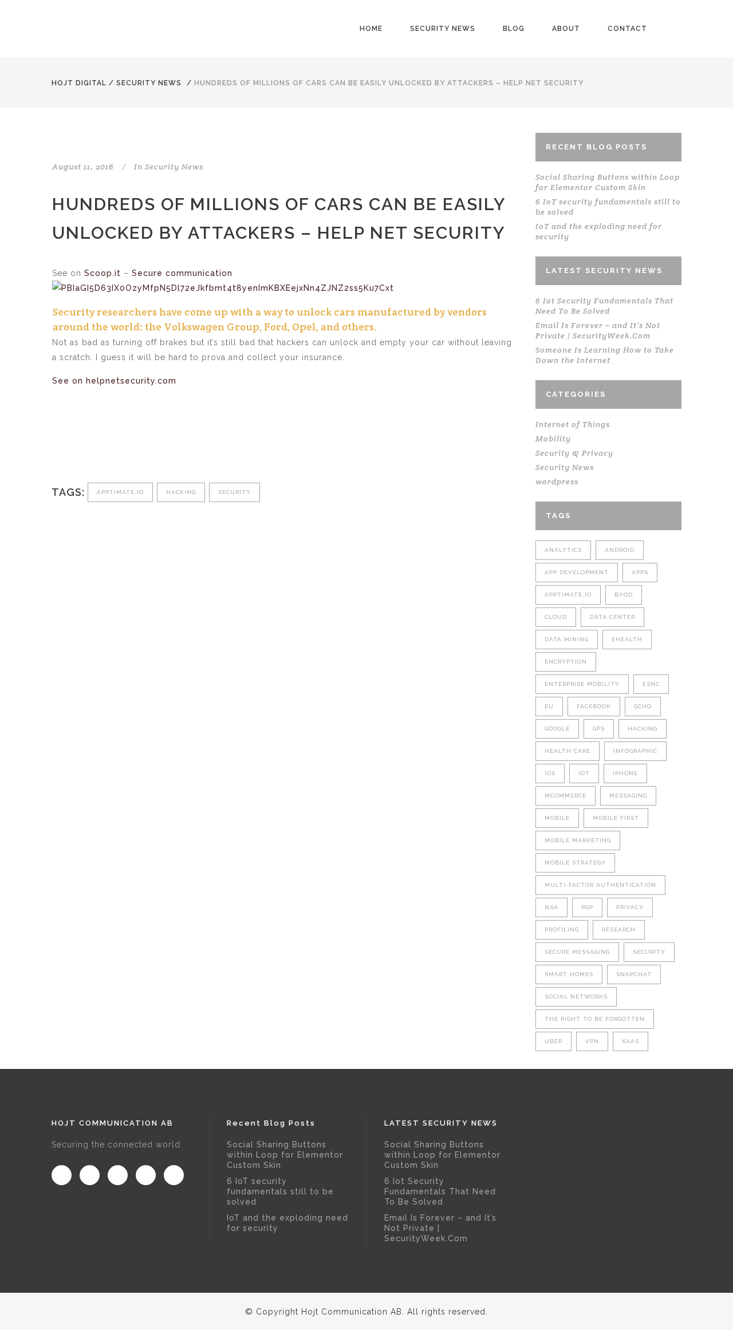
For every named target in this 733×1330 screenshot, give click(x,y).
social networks (576, 996)
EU (549, 706)
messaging (628, 795)
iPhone (625, 773)
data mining (567, 639)
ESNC (651, 684)
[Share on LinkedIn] (115, 444)
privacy (630, 907)
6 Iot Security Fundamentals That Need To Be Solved (604, 305)
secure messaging (577, 952)
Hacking (181, 492)
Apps (640, 572)
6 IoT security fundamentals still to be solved (280, 1191)
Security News (149, 83)
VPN (592, 1041)
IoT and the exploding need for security (287, 1223)
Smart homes (569, 974)
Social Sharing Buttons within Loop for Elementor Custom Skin (607, 182)
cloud (556, 617)
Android (620, 550)
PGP (587, 907)
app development (577, 572)
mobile (557, 818)
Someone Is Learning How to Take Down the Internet (604, 355)
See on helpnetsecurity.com (114, 380)
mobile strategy (575, 862)
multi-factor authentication (600, 885)
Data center (612, 617)
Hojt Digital (79, 83)
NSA (551, 907)
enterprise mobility (582, 684)
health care (567, 751)
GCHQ (643, 706)
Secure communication (182, 273)
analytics (563, 550)
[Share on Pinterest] (153, 444)
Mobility (553, 438)
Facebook (594, 706)
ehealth (627, 639)
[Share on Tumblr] (134, 444)
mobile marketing (578, 840)
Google (557, 728)
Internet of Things (572, 424)
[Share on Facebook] (58, 444)
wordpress (556, 481)
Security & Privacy (574, 453)
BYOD (623, 594)
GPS (599, 728)
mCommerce (565, 795)
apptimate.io (120, 492)
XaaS (630, 1041)
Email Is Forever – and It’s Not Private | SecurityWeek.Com (597, 330)
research (619, 929)
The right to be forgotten (595, 1019)
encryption (566, 661)
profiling (562, 929)
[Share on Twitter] (77, 444)
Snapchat (634, 974)
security (234, 492)
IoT (584, 773)
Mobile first (616, 818)
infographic (635, 751)
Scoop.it (102, 273)
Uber (553, 1041)
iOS (550, 773)
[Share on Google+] (96, 444)
